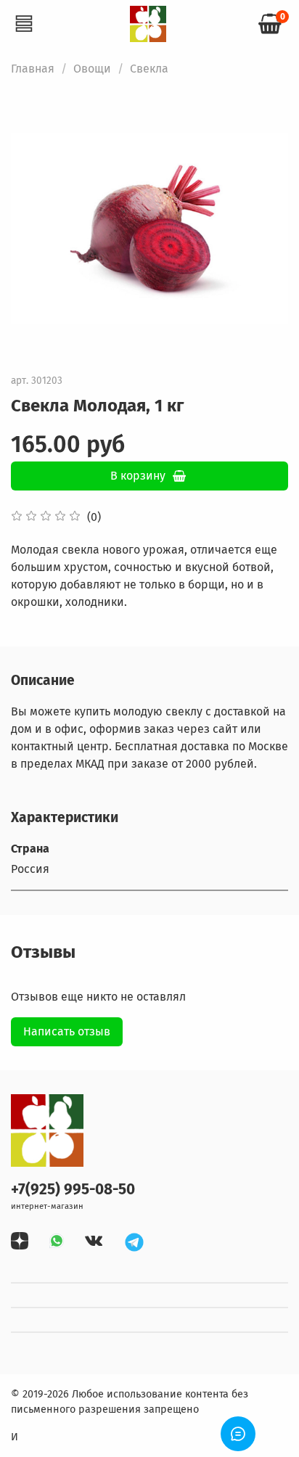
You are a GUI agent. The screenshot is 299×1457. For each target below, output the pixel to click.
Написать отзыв (66, 1031)
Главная (32, 68)
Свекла (149, 68)
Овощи (92, 68)
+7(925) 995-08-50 (73, 1190)
